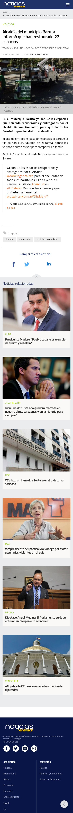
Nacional (7, 768)
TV (4, 809)
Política (5, 12)
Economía (8, 785)
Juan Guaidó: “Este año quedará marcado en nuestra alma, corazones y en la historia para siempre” (34, 411)
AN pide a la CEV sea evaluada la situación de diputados (33, 688)
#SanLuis (38, 184)
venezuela (24, 239)
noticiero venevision (47, 239)
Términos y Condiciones (51, 773)
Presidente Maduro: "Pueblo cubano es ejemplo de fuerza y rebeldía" (35, 341)
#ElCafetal (14, 188)
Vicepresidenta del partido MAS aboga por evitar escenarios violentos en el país (36, 551)
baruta (9, 239)
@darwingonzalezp (20, 176)
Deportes (8, 791)
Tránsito (43, 768)
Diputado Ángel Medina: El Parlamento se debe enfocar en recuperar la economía (35, 619)
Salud (6, 803)
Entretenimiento (11, 797)
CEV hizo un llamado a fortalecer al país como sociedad (34, 482)
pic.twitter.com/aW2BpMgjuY (27, 196)
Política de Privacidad (50, 779)
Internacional (9, 773)
